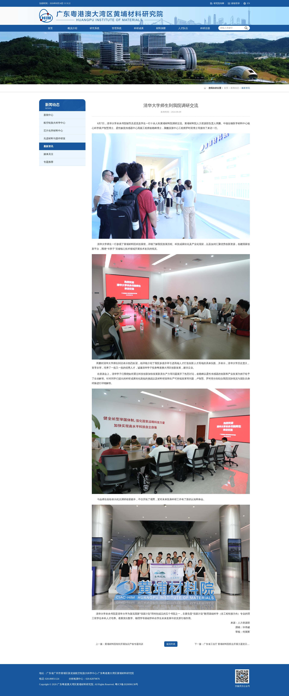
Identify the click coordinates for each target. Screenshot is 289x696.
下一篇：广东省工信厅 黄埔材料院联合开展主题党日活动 (223, 644)
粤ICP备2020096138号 (126, 684)
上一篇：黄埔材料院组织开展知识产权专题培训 (119, 644)
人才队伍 (183, 28)
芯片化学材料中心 (53, 130)
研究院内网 (219, 3)
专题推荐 (48, 162)
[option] (144, 58)
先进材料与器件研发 (54, 138)
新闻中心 (48, 115)
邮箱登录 (235, 3)
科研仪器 (205, 28)
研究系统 (94, 28)
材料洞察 (161, 28)
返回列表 (170, 644)
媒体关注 (48, 154)
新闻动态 (235, 88)
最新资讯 (48, 146)
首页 (50, 28)
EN (248, 3)
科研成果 (139, 28)
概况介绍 (72, 28)
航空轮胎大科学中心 (54, 122)
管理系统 (116, 28)
